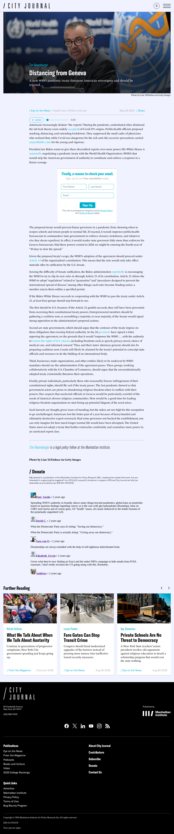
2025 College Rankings (16, 772)
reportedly (35, 153)
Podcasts (8, 759)
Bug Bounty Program (15, 805)
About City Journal (100, 746)
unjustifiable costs (40, 142)
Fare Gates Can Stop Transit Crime (82, 637)
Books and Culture (14, 764)
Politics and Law (77, 110)
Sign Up (87, 205)
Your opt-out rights (12, 827)
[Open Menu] (167, 6)
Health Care (59, 110)
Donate (38, 471)
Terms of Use (11, 801)
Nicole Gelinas (14, 629)
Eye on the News (75, 670)
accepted (73, 129)
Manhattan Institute (14, 792)
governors (104, 332)
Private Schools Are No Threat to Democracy (141, 637)
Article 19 (35, 260)
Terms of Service (86, 213)
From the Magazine (20, 670)
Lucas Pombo (70, 629)
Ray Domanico (128, 629)
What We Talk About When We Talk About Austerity (30, 637)
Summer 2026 (45, 670)
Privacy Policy (106, 210)
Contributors (96, 752)
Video (6, 768)
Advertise (8, 788)
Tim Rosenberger (38, 64)
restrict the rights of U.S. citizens (51, 340)
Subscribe (95, 759)
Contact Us (95, 772)
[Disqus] (87, 533)
